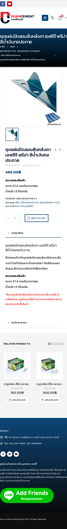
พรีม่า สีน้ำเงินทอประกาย (27, 202)
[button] (49, 344)
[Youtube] (9, 3)
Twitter (9, 454)
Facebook (3, 454)
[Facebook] (2, 3)
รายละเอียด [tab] (17, 233)
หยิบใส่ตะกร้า (38, 218)
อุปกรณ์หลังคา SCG (49, 202)
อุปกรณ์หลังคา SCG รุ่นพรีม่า (19, 206)
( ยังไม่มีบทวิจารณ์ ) (31, 165)
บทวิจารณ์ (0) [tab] (18, 322)
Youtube (16, 454)
